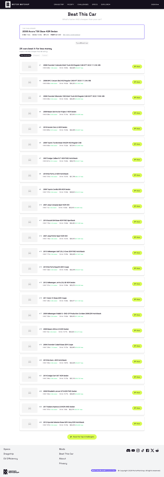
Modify (70, 4)
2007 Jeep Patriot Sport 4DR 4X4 (55, 236)
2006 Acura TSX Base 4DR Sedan (40, 31)
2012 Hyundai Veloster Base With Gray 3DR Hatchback (63, 422)
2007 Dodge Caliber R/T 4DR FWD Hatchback (60, 158)
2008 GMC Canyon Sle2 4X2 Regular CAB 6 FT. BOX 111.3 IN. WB (67, 81)
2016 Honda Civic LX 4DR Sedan (55, 127)
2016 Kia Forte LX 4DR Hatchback (55, 174)
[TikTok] (142, 452)
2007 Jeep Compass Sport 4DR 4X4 (56, 205)
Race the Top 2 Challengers (83, 437)
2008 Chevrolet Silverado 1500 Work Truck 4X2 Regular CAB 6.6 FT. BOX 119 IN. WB (74, 96)
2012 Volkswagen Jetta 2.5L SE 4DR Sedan (59, 282)
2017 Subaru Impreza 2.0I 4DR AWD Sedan (59, 407)
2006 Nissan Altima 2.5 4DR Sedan (56, 329)
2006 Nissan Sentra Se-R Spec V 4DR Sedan (59, 112)
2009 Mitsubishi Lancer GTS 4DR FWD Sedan (60, 391)
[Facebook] (147, 452)
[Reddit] (157, 452)
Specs (95, 4)
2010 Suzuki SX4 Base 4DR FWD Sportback (59, 220)
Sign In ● (155, 4)
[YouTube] (133, 452)
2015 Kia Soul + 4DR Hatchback (54, 360)
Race (138, 66)
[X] (152, 452)
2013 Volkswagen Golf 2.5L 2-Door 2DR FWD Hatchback (64, 251)
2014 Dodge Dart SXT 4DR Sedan (56, 376)
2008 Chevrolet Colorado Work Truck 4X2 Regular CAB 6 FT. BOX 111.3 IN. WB (72, 65)
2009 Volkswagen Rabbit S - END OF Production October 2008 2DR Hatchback (72, 313)
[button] (82, 43)
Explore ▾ (105, 4)
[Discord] (128, 452)
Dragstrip (59, 4)
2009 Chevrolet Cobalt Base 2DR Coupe (58, 345)
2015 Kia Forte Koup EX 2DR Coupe (56, 267)
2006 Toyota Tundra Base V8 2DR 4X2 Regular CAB (62, 143)
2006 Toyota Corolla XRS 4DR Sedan (56, 189)
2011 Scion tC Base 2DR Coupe (55, 298)
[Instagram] (138, 452)
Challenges (82, 4)
